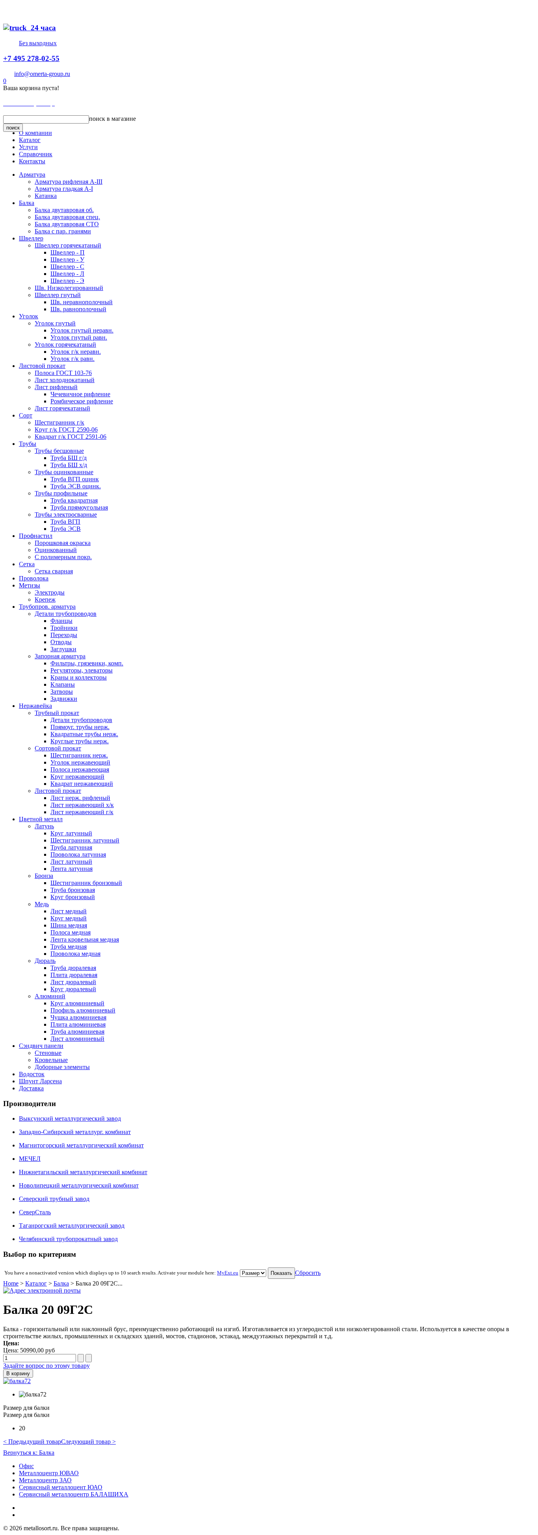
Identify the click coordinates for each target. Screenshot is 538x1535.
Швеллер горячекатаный (68, 245)
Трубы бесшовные (59, 450)
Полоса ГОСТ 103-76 (63, 372)
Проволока (33, 578)
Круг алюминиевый (77, 1003)
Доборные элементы (62, 1067)
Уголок (28, 316)
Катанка (46, 195)
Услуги (28, 147)
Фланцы (61, 620)
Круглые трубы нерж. (79, 741)
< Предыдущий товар (32, 1441)
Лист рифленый (56, 387)
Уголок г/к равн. (72, 358)
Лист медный (68, 911)
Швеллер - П (67, 252)
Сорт (25, 415)
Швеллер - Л (67, 273)
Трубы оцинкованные (64, 472)
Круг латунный (71, 833)
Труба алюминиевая (77, 1031)
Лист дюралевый (73, 982)
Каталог (30, 140)
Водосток (32, 1074)
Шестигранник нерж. (79, 755)
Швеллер (31, 238)
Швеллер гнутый (58, 295)
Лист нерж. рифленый (80, 797)
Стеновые (48, 1052)
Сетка (27, 564)
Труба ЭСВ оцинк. (75, 486)
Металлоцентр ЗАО (45, 1480)
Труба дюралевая (73, 967)
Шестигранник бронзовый (86, 882)
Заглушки (63, 649)
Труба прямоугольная (79, 507)
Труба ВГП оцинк (74, 479)
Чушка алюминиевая (78, 1017)
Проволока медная (75, 953)
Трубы (27, 443)
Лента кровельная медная (84, 939)
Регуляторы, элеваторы (81, 670)
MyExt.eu (227, 1273)
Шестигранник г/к (59, 422)
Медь (42, 904)
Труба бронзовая (72, 890)
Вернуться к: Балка (28, 1452)
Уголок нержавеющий (80, 762)
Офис (26, 1466)
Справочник (35, 154)
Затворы (61, 691)
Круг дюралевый (73, 989)
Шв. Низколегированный (69, 287)
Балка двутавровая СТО (67, 224)
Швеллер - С (67, 266)
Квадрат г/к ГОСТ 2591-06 (70, 436)
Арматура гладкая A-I (64, 188)
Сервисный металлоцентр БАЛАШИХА (73, 1494)
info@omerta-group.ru (42, 73)
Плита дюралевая (73, 975)
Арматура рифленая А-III (68, 181)
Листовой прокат (42, 365)
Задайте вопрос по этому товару (46, 1365)
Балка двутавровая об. (64, 210)
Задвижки (63, 698)
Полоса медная (70, 932)
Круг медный (68, 918)
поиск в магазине (112, 118)
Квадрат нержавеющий (81, 783)
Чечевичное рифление (80, 394)
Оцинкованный (56, 550)
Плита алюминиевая (78, 1024)
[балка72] (17, 1381)
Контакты (32, 161)
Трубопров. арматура (47, 606)
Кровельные (51, 1060)
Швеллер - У (67, 259)
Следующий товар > (88, 1441)
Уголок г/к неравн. (75, 351)
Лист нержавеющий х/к (82, 805)
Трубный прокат (57, 712)
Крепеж (45, 599)
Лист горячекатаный (62, 408)
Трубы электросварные (66, 514)
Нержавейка (35, 705)
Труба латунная (71, 847)
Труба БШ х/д (68, 465)
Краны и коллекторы (78, 677)
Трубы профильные (61, 493)
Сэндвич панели (41, 1045)
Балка (26, 202)
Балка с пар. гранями (63, 231)
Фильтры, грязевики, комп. (86, 663)
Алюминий (50, 996)
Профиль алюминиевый (82, 1010)
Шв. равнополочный (78, 309)
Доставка (31, 1088)
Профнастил (35, 535)
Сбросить (308, 1272)
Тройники (64, 627)
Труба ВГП (65, 521)
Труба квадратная (74, 500)
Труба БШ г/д (68, 457)
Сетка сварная (54, 571)
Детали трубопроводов (65, 613)
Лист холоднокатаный (65, 380)
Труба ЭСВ (65, 528)
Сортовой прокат (58, 748)
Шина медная (68, 925)
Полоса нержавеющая (79, 769)
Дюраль (45, 960)
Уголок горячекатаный (65, 344)
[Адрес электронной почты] (42, 1290)
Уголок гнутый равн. (78, 337)
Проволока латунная (78, 854)
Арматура (32, 174)
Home (11, 1283)
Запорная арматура (60, 656)
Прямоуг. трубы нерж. (79, 727)
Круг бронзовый (72, 897)
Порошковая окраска (63, 542)
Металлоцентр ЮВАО (49, 1473)
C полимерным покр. (63, 557)
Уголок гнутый (55, 323)
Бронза (44, 875)
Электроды (50, 592)
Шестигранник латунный (84, 840)
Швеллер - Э (67, 280)
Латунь (44, 826)
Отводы (61, 642)
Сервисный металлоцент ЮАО (60, 1487)
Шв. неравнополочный (81, 302)
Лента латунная (71, 868)
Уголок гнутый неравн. (81, 330)
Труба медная (68, 946)
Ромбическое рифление (81, 401)
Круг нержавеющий (77, 776)
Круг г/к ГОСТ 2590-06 (66, 429)
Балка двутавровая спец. (67, 217)
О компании (35, 132)
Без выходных (38, 43)
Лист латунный (71, 861)
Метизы (29, 585)
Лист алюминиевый (77, 1038)
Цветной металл (41, 819)
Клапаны (62, 684)
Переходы (63, 635)
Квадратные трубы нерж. (84, 734)
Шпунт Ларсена (40, 1081)
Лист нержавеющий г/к (81, 812)
